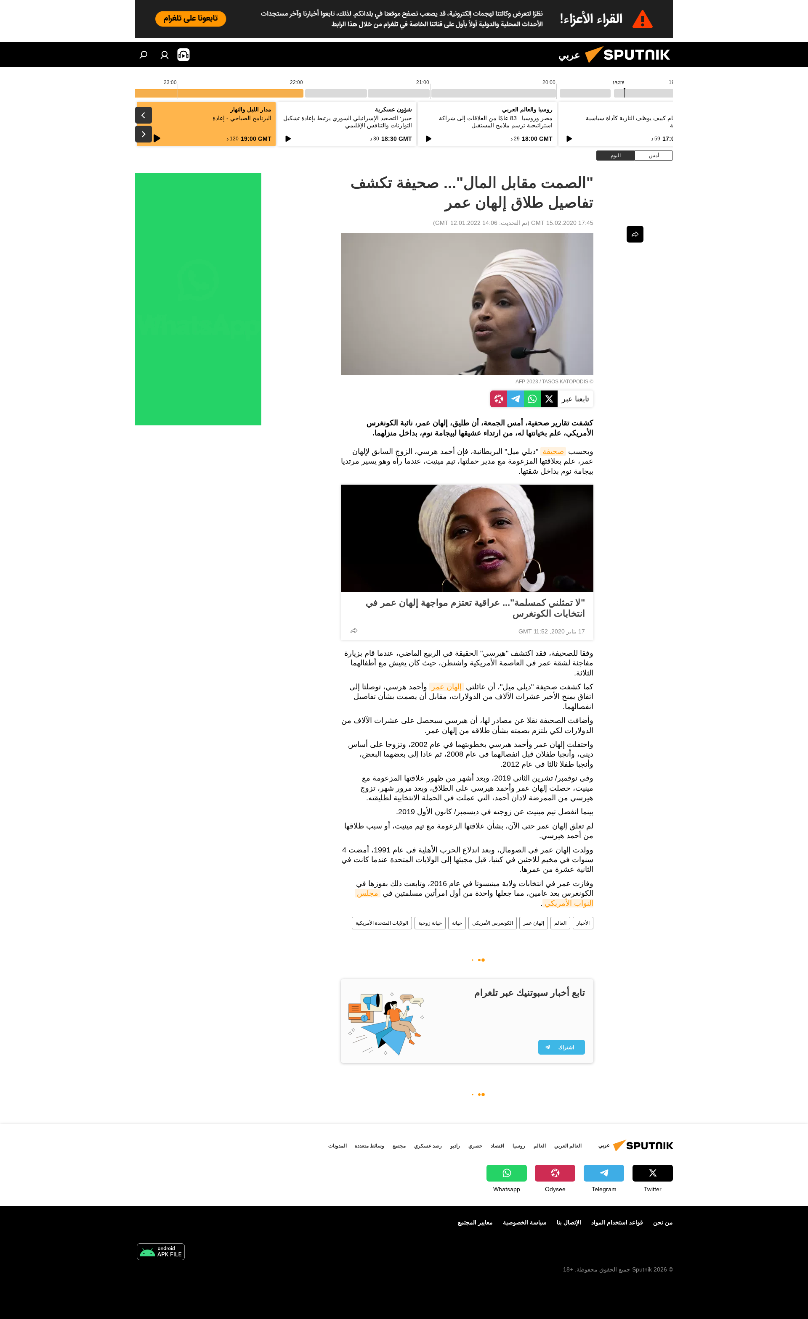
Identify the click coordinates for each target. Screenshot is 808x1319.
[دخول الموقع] (164, 54)
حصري (475, 1146)
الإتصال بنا (569, 1222)
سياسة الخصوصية (525, 1222)
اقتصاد (497, 1146)
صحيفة (553, 451)
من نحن (663, 1222)
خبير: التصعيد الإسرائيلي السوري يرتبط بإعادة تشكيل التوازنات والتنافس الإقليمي (347, 122)
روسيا (519, 1146)
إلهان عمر (446, 687)
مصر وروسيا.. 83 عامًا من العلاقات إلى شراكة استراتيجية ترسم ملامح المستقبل (496, 122)
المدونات (337, 1146)
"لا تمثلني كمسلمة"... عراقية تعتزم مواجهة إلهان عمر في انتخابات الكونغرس (475, 608)
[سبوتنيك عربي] (630, 65)
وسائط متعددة (369, 1146)
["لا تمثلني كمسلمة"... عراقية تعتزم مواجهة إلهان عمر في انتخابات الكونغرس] (467, 538)
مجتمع (399, 1146)
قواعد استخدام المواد (617, 1222)
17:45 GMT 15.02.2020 (562, 222)
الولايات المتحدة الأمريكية (382, 923)
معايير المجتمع (475, 1222)
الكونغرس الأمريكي (492, 923)
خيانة (457, 923)
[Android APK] (160, 1252)
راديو (455, 1146)
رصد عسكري (428, 1146)
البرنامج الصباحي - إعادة (242, 118)
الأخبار (583, 923)
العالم (560, 923)
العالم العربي (568, 1146)
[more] (354, 630)
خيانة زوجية (430, 923)
